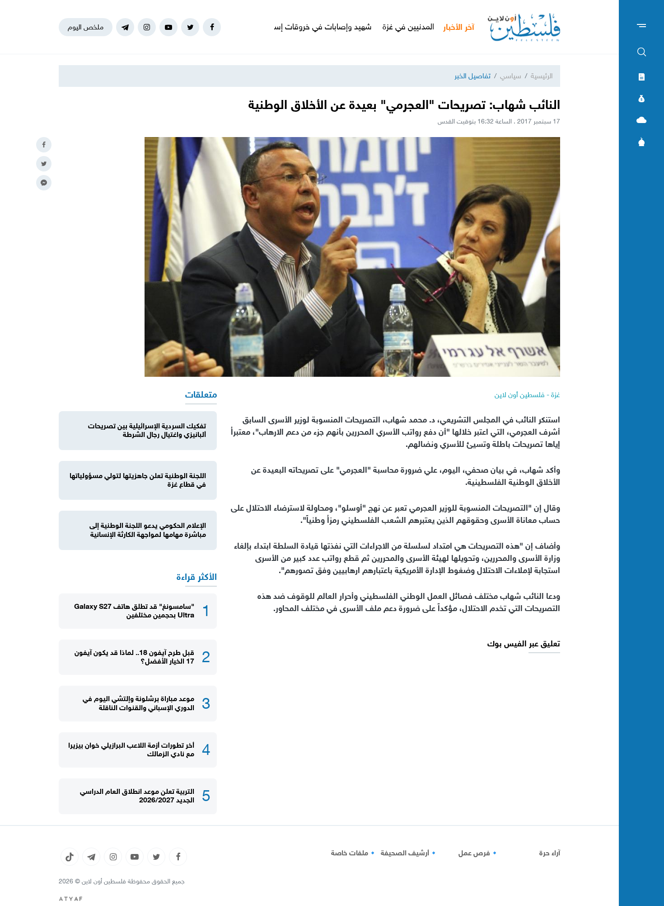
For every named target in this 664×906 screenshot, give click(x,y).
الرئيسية (542, 76)
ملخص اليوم (85, 27)
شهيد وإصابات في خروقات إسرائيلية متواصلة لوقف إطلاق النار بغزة (297, 26)
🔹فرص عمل (478, 853)
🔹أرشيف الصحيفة (409, 853)
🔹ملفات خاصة (354, 853)
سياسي (510, 76)
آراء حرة (549, 853)
